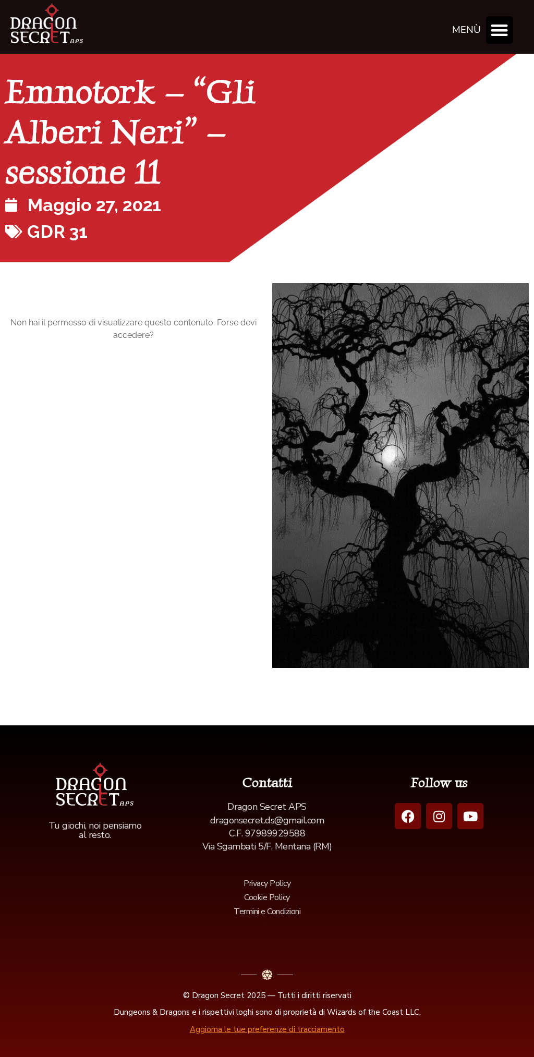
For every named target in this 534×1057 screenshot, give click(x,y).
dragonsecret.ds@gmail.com (267, 820)
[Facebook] (408, 816)
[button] (500, 30)
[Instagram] (439, 816)
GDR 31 (57, 231)
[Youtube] (470, 816)
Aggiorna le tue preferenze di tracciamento (267, 1029)
